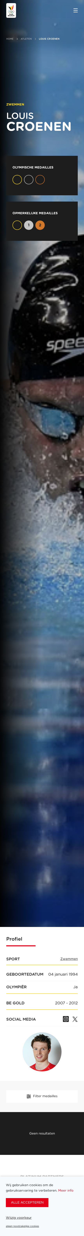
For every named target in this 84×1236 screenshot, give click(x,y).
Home (9, 39)
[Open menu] (75, 10)
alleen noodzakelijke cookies (22, 1226)
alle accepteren (27, 1202)
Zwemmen (69, 959)
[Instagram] (66, 1019)
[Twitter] (75, 1019)
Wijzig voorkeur (19, 1217)
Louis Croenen (49, 39)
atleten (26, 39)
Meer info (65, 1190)
